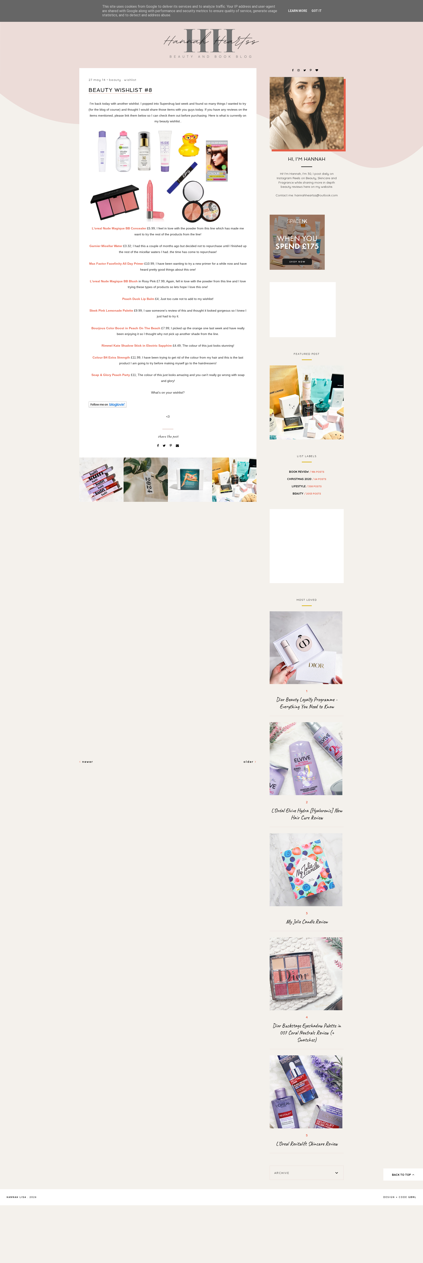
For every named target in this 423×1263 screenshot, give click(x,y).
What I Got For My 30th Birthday (307, 401)
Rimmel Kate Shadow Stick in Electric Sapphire (137, 345)
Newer (87, 761)
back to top (402, 1174)
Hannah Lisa (16, 1197)
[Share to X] (165, 446)
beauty (115, 80)
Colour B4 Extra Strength (112, 357)
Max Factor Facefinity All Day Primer (116, 263)
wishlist (130, 80)
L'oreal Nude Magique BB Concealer (119, 228)
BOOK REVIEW (306, 471)
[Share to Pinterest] (171, 446)
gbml (412, 1197)
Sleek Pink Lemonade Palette (111, 310)
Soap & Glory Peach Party (110, 375)
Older (249, 761)
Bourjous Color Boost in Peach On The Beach (125, 328)
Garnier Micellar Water (105, 246)
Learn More (297, 11)
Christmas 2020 (306, 479)
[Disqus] (167, 581)
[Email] (177, 446)
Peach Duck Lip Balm (138, 299)
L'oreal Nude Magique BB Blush (114, 281)
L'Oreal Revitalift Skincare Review (307, 1143)
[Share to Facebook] (158, 446)
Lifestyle (307, 486)
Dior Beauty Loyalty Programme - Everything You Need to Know (306, 703)
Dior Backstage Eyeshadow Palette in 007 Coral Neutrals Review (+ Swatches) (307, 1032)
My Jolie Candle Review (307, 921)
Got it (317, 11)
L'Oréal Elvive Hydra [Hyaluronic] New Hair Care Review (306, 814)
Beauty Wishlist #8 (120, 90)
